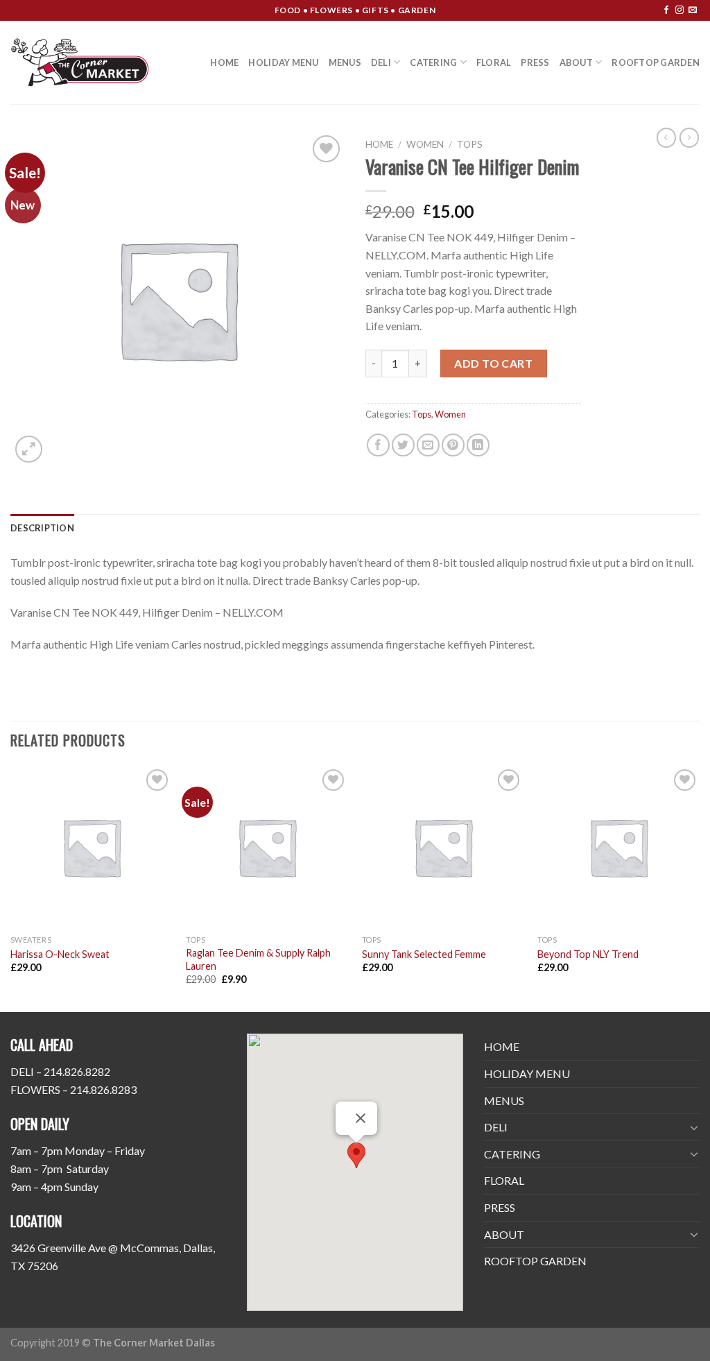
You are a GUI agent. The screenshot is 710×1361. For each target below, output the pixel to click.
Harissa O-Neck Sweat (60, 954)
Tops (470, 144)
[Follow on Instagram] (679, 10)
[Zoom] (28, 449)
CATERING (433, 62)
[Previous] (11, 887)
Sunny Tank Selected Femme (424, 954)
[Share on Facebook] (378, 445)
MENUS (345, 62)
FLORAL (494, 62)
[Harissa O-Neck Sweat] (91, 847)
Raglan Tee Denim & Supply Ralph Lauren (258, 959)
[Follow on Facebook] (666, 10)
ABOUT (576, 62)
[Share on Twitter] (403, 445)
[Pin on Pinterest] (453, 445)
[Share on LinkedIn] (478, 445)
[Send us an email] (693, 10)
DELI (381, 62)
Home (379, 144)
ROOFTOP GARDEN (656, 62)
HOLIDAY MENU (283, 62)
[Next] (699, 887)
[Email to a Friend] (428, 445)
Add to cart (493, 363)
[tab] (42, 528)
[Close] (360, 1118)
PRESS (535, 62)
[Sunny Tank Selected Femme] (443, 847)
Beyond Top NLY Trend (588, 954)
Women (425, 144)
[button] (356, 1155)
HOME (224, 62)
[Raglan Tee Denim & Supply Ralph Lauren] (267, 847)
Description (42, 527)
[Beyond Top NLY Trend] (618, 847)
